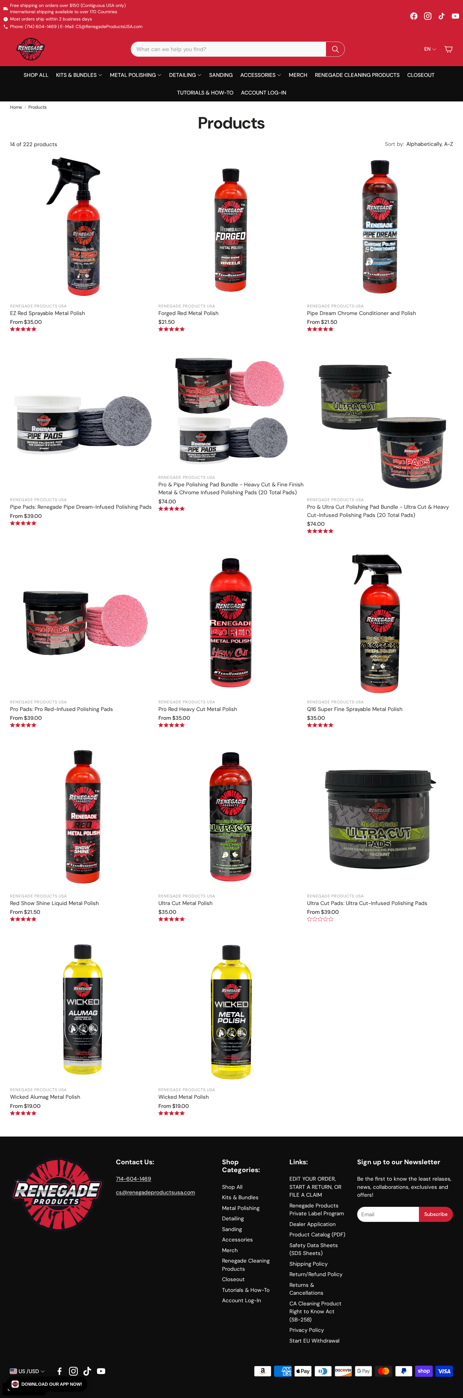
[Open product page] (83, 226)
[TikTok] (441, 16)
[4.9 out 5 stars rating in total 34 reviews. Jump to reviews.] (23, 1113)
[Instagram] (427, 16)
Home (16, 107)
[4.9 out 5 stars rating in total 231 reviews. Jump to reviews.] (171, 725)
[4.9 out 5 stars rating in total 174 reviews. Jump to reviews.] (23, 919)
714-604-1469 (133, 1178)
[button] (238, 49)
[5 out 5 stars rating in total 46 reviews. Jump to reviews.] (23, 523)
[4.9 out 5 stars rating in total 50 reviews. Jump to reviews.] (320, 725)
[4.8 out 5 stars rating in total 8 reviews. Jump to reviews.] (171, 508)
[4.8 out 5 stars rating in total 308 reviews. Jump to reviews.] (23, 329)
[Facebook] (413, 16)
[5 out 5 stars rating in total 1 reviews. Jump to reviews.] (320, 531)
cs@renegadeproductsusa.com (155, 1192)
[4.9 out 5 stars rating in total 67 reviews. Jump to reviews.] (171, 329)
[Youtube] (101, 1371)
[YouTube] (455, 16)
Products (37, 107)
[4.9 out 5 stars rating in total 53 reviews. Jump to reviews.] (171, 1113)
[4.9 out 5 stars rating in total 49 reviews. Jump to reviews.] (171, 919)
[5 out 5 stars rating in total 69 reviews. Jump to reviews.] (320, 329)
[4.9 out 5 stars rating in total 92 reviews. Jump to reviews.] (23, 725)
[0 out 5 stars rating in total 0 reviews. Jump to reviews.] (320, 919)
